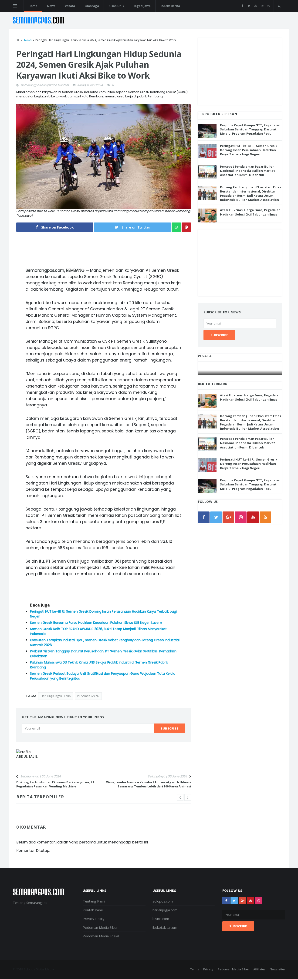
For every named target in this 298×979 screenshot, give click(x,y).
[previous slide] (180, 797)
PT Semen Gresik (88, 696)
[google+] (242, 900)
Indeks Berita (170, 6)
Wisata (70, 6)
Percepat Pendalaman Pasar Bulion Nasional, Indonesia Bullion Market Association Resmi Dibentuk (247, 170)
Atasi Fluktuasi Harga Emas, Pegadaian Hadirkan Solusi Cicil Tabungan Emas (250, 212)
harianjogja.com (164, 910)
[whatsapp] (268, 6)
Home (32, 6)
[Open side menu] (15, 5)
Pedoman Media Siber (100, 927)
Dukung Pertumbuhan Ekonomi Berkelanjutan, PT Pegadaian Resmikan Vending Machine (55, 784)
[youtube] (255, 6)
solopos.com (162, 901)
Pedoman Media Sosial (101, 936)
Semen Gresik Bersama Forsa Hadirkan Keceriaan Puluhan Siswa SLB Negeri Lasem (96, 622)
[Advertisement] (240, 70)
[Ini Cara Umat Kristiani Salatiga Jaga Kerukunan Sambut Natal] (240, 370)
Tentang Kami (94, 901)
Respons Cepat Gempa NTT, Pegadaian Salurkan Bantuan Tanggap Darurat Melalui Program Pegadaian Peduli (250, 129)
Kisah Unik (116, 6)
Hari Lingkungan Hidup (56, 696)
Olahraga (92, 6)
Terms (194, 969)
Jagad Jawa (142, 6)
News (51, 6)
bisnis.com (160, 918)
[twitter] (249, 6)
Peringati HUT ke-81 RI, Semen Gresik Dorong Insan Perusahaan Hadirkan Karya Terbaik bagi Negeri (248, 150)
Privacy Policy (94, 918)
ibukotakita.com (164, 927)
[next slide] (187, 797)
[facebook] (242, 6)
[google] (228, 517)
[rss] (265, 517)
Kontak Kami (93, 910)
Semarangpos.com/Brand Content (45, 85)
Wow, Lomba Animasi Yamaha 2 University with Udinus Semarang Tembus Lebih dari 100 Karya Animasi (148, 784)
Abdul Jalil (27, 756)
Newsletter (277, 969)
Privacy (208, 969)
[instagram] (262, 6)
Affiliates (259, 969)
